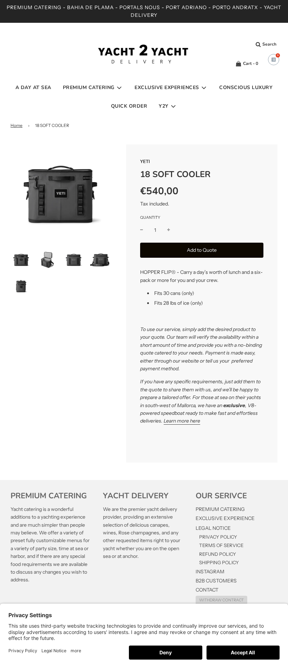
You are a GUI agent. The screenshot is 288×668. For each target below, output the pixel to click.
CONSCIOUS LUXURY (246, 87)
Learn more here (182, 421)
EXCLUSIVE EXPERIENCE (225, 518)
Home (16, 125)
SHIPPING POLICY (219, 562)
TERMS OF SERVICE (221, 545)
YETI (145, 161)
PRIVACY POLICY (218, 537)
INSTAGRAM (210, 571)
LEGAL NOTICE (213, 528)
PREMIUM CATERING (220, 509)
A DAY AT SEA (33, 87)
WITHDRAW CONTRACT (221, 600)
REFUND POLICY (217, 554)
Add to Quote (202, 250)
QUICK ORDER (129, 106)
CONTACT (207, 590)
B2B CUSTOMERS (216, 581)
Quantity (150, 217)
